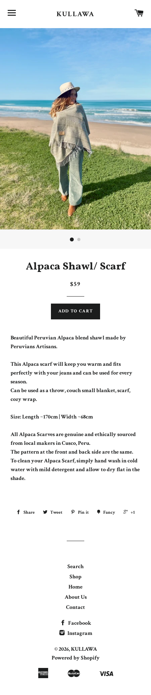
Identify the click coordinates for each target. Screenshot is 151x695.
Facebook (79, 623)
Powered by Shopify (76, 658)
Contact (75, 607)
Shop (75, 576)
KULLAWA (75, 14)
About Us (76, 597)
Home (75, 587)
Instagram (79, 633)
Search (75, 566)
